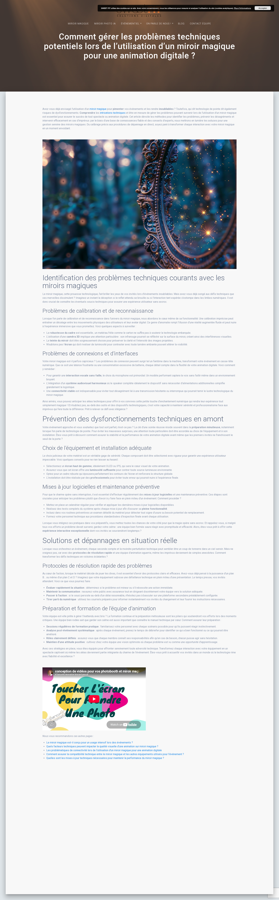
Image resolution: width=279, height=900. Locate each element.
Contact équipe (200, 23)
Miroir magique (78, 23)
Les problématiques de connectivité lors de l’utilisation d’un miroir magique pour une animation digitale (104, 750)
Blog (181, 23)
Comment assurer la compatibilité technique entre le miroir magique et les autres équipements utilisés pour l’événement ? (115, 754)
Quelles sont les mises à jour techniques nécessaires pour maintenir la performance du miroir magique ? (105, 758)
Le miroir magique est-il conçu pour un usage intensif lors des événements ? (89, 742)
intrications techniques (112, 112)
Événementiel (130, 23)
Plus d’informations (242, 8)
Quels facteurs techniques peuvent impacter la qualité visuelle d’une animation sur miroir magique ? (102, 746)
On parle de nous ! (158, 23)
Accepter (262, 8)
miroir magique (98, 108)
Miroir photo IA (105, 23)
